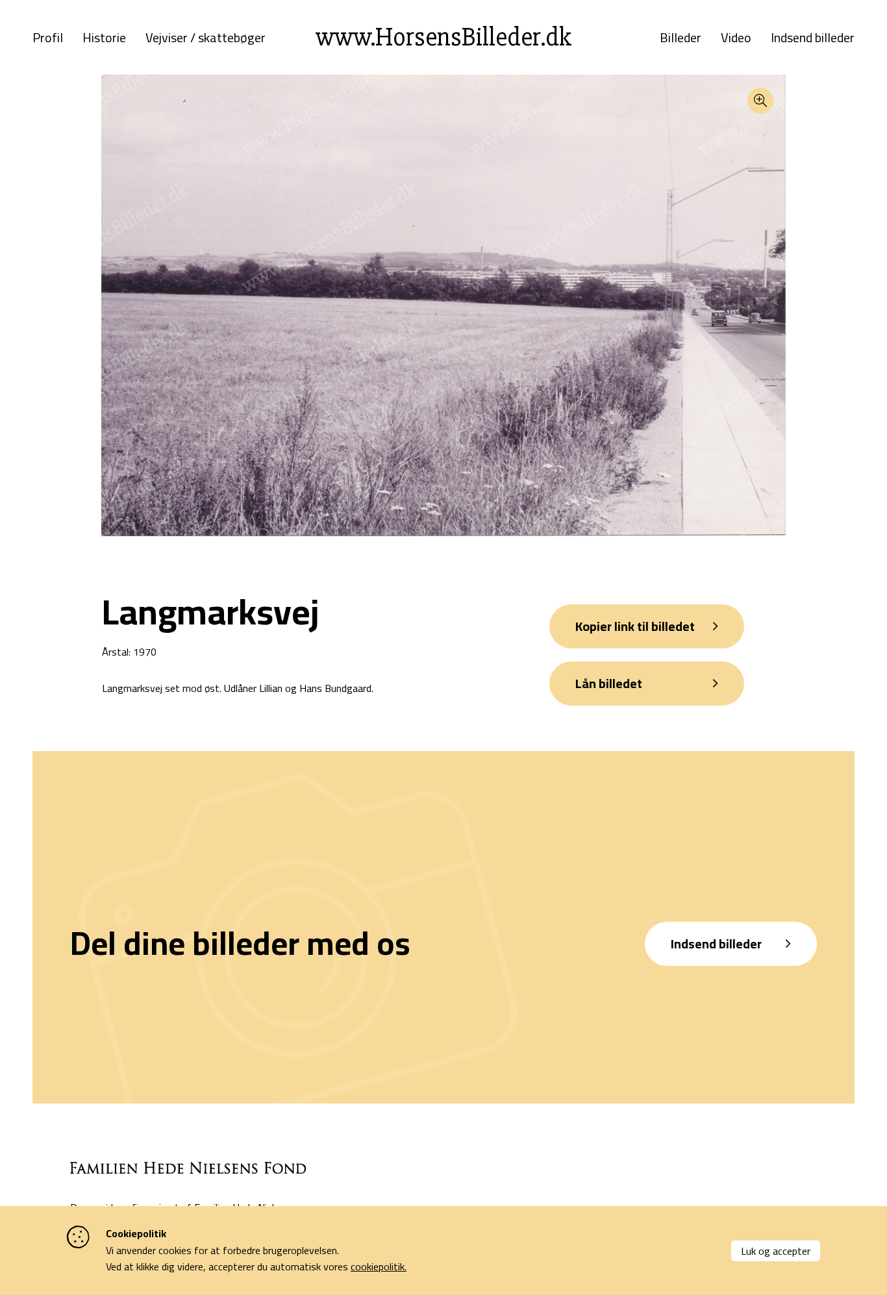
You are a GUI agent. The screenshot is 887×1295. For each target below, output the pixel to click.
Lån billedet (608, 683)
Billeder (680, 37)
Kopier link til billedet (635, 626)
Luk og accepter (775, 1251)
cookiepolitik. (378, 1266)
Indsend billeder (813, 37)
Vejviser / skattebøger (205, 37)
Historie (104, 37)
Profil (47, 37)
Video (736, 37)
